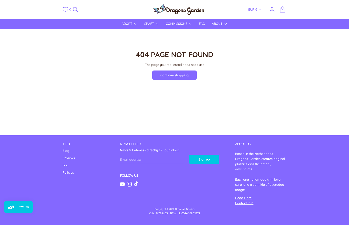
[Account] (272, 8)
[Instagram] (129, 184)
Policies (68, 172)
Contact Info (244, 203)
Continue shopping (174, 75)
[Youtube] (122, 184)
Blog (65, 151)
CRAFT (149, 24)
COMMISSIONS (177, 24)
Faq (65, 165)
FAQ (202, 24)
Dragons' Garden (184, 208)
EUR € (253, 9)
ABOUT (217, 24)
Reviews (68, 158)
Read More (243, 198)
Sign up (204, 159)
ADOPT (127, 24)
